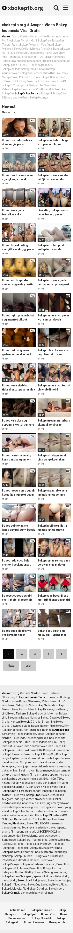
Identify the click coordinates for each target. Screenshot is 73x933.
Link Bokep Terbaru (14, 713)
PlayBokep (19, 823)
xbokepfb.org (25, 7)
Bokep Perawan (34, 922)
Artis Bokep (17, 910)
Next (11, 665)
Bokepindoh (63, 750)
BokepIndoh (57, 922)
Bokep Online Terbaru (15, 790)
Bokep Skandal (41, 918)
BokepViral (8, 750)
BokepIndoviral (11, 852)
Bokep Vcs (48, 914)
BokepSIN (46, 815)
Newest (7, 112)
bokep (17, 803)
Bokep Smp (33, 795)
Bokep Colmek (11, 892)
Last (28, 665)
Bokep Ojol (29, 914)
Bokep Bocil (25, 880)
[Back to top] (66, 925)
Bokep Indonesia (41, 910)
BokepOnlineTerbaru (27, 93)
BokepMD (26, 721)
